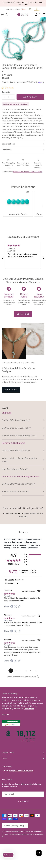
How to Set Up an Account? (15, 491)
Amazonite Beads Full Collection (27, 172)
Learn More (23, 314)
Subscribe (23, 801)
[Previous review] (2, 257)
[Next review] (43, 257)
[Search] (7, 14)
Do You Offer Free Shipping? (16, 420)
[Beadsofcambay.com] (23, 14)
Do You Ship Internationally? (16, 428)
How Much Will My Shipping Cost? (19, 435)
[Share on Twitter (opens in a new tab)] (15, 607)
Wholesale (7, 150)
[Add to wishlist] (1, 19)
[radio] (33, 554)
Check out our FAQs (13, 513)
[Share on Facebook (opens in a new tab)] (11, 607)
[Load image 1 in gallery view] (23, 40)
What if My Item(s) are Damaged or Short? (20, 460)
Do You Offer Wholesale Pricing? (18, 484)
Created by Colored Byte (34, 831)
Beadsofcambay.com (15, 831)
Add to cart (30, 97)
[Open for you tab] (39, 853)
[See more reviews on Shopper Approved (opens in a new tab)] (19, 607)
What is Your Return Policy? (16, 450)
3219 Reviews (15, 564)
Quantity (6, 92)
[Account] (36, 14)
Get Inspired (11, 390)
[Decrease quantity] (4, 97)
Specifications (8, 144)
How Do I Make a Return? (15, 469)
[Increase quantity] (13, 97)
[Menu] (2, 14)
